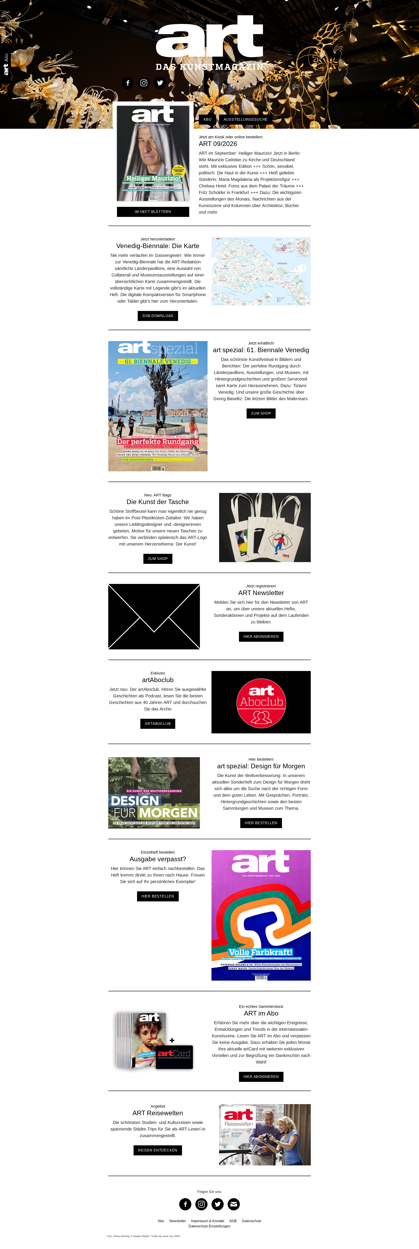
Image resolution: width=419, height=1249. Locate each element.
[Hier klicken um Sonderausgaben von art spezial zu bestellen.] (209, 798)
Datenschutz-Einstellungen (209, 1226)
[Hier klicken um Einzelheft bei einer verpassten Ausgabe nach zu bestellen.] (209, 920)
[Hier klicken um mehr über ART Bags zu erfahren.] (209, 533)
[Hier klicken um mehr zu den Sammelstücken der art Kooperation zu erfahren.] (209, 1047)
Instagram (144, 83)
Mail (234, 1204)
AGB (233, 1221)
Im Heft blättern (153, 212)
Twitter (160, 83)
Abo (207, 119)
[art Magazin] (209, 42)
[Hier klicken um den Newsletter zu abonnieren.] (209, 622)
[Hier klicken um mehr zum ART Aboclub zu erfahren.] (209, 707)
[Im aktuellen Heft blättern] (153, 204)
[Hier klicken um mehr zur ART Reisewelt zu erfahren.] (209, 1140)
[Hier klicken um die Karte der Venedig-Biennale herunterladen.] (209, 283)
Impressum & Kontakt (207, 1221)
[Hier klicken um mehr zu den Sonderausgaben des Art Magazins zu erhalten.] (209, 411)
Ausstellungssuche (246, 119)
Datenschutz (251, 1221)
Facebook (128, 83)
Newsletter (177, 1221)
